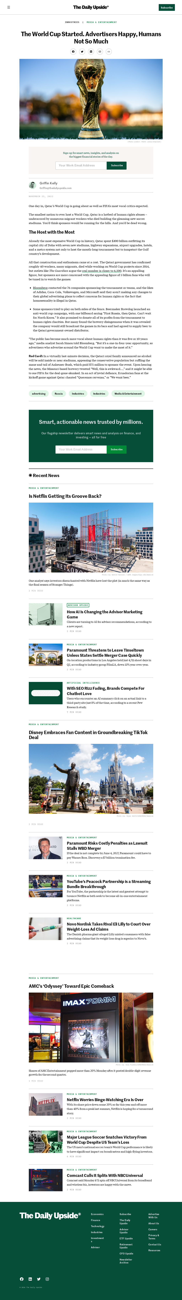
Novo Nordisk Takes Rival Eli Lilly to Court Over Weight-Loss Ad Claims (108, 926)
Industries (72, 22)
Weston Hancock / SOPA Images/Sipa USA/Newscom (132, 574)
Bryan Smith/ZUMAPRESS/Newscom (140, 816)
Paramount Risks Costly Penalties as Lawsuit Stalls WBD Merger (107, 845)
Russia (59, 393)
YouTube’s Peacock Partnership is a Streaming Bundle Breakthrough (109, 884)
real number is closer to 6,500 (101, 270)
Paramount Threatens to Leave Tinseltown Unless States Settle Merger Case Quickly (105, 652)
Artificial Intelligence (83, 683)
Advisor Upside (78, 605)
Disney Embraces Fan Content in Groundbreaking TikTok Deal (88, 735)
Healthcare (74, 918)
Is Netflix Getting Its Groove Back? (65, 495)
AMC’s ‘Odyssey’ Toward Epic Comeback (71, 985)
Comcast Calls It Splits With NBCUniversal (105, 1175)
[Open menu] (10, 7)
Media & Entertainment (102, 22)
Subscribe (117, 165)
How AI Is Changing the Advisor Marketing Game (104, 614)
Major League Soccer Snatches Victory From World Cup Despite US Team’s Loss (107, 1139)
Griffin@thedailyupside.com (56, 188)
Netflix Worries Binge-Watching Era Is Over (105, 1099)
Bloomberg (40, 288)
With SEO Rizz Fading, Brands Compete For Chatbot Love (105, 690)
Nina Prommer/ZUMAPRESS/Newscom (139, 1064)
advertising (39, 393)
